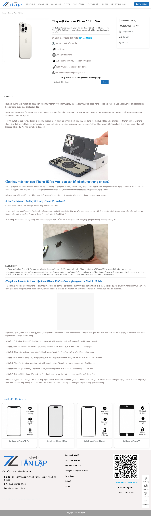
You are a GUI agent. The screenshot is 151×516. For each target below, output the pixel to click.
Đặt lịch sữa (146, 497)
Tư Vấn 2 (126, 42)
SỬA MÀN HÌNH (43, 4)
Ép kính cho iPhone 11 (131, 441)
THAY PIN (67, 4)
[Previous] (2, 426)
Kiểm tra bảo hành (118, 4)
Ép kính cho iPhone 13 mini (94, 441)
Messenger (146, 504)
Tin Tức (105, 4)
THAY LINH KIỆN (93, 4)
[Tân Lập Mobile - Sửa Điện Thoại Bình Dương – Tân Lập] (12, 4)
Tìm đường (146, 482)
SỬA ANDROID (56, 4)
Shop (10, 13)
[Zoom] (5, 61)
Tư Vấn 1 (127, 37)
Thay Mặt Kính (18, 13)
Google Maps (127, 31)
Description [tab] (8, 96)
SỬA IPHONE (30, 4)
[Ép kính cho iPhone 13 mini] (94, 420)
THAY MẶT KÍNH (79, 4)
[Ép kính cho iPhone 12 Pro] (19, 420)
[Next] (149, 426)
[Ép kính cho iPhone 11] (131, 420)
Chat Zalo (145, 489)
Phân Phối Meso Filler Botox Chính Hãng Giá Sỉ (21, 499)
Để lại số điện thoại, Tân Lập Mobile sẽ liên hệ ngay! (81, 78)
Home (4, 13)
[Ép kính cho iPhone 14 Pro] (56, 420)
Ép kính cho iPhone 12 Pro (19, 441)
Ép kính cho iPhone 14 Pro (57, 441)
